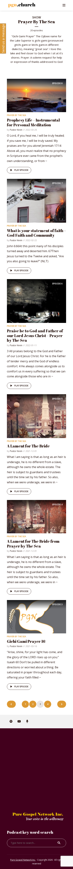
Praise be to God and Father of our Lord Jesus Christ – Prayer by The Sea (35, 335)
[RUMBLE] (27, 721)
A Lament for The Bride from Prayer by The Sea (33, 543)
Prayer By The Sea (16, 115)
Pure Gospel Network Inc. (23, 859)
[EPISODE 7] (36, 200)
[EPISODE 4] (36, 516)
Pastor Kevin (16, 129)
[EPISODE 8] (36, 95)
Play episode (21, 170)
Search (59, 843)
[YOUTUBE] (19, 721)
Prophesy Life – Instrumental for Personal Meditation (33, 122)
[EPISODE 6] (36, 301)
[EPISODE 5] (36, 416)
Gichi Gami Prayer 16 (26, 641)
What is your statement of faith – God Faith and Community (36, 233)
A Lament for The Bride (28, 446)
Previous (11, 704)
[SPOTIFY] (11, 721)
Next (61, 704)
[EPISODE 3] (36, 616)
